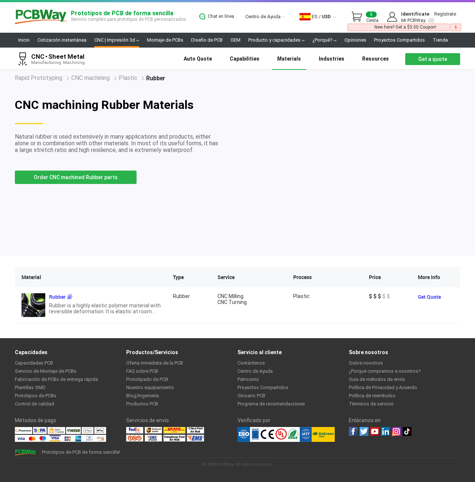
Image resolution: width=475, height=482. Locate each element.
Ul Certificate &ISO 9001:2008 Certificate (275, 434)
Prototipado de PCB (147, 379)
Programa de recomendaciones (271, 404)
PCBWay (41, 17)
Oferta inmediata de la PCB (154, 363)
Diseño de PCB (207, 40)
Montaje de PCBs (165, 40)
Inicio (24, 40)
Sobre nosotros (366, 363)
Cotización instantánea (61, 40)
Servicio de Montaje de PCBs (45, 371)
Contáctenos (251, 363)
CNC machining (90, 77)
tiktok (407, 431)
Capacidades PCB (34, 363)
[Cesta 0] (359, 17)
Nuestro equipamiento (150, 387)
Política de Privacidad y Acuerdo (383, 387)
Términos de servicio (371, 404)
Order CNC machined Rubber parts (76, 177)
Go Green (323, 434)
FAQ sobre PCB (142, 371)
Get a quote (432, 59)
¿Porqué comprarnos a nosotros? (385, 371)
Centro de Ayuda (263, 16)
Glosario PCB (251, 395)
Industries (331, 59)
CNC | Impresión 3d (115, 40)
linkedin (385, 431)
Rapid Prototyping (38, 77)
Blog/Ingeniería (142, 395)
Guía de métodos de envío (377, 379)
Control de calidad (34, 404)
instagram (396, 431)
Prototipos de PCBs (35, 395)
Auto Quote (198, 59)
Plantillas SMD (30, 387)
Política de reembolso (372, 395)
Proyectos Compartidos (399, 40)
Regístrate (445, 14)
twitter (364, 431)
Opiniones (355, 40)
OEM (235, 40)
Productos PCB (142, 404)
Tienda (440, 40)
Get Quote (429, 296)
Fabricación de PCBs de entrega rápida (56, 379)
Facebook (353, 431)
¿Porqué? (323, 40)
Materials (289, 59)
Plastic (128, 77)
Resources (375, 59)
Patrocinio (248, 379)
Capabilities (244, 59)
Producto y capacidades (275, 40)
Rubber (57, 296)
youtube (374, 431)
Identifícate (415, 14)
